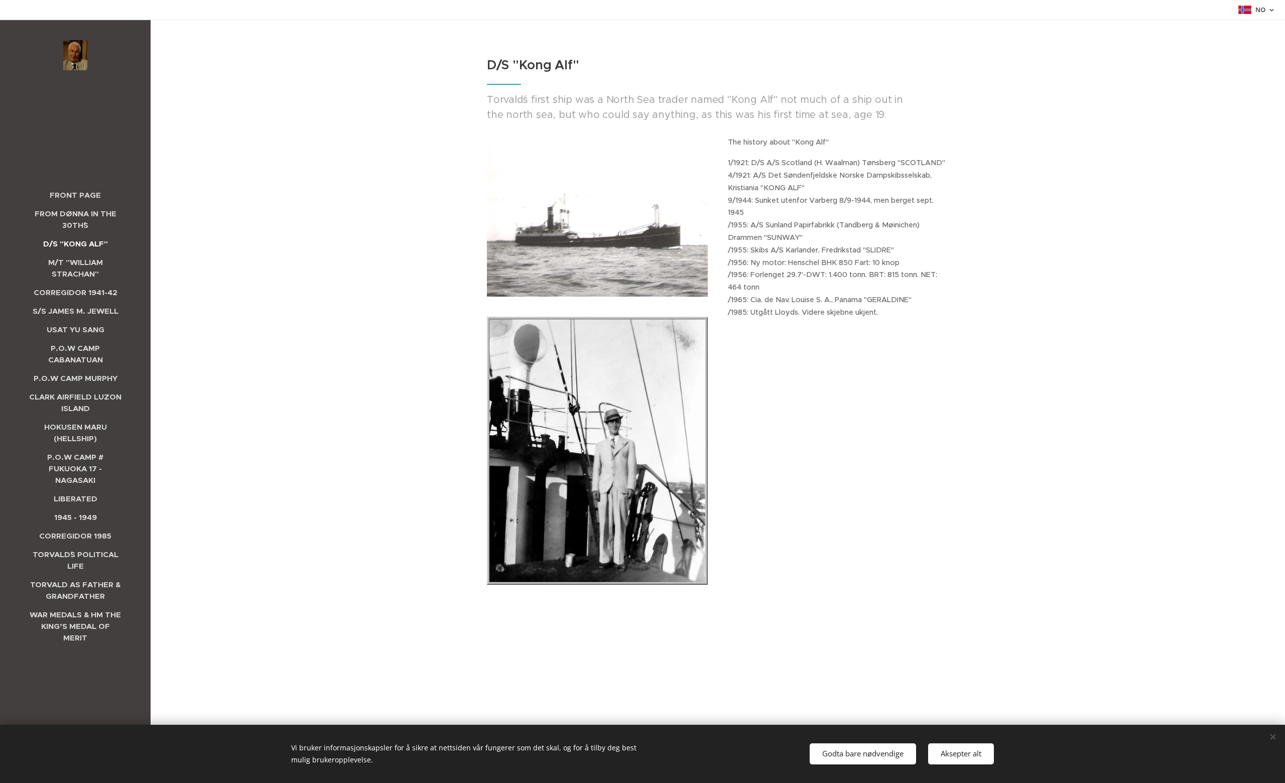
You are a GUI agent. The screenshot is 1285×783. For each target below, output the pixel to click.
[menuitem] (75, 195)
